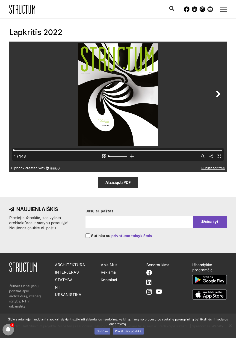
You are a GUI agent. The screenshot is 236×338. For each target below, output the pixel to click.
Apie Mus (109, 265)
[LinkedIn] (194, 9)
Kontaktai (109, 280)
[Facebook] (186, 9)
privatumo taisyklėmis (131, 235)
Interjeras (67, 272)
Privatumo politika (128, 331)
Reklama (108, 272)
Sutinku (102, 331)
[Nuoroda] (22, 9)
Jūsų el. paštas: (100, 211)
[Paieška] (171, 8)
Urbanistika (68, 294)
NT (57, 287)
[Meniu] (223, 9)
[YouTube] (210, 9)
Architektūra (70, 265)
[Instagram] (202, 9)
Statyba (64, 280)
